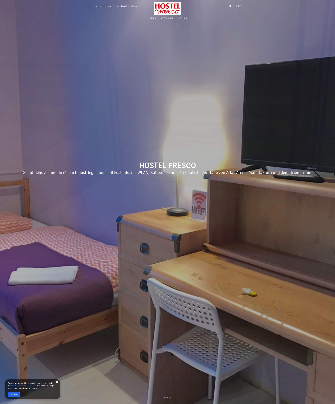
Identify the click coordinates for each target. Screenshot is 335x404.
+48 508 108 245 (105, 6)
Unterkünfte (166, 18)
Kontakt (152, 18)
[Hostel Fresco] (167, 8)
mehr (166, 397)
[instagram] (229, 6)
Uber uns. (182, 18)
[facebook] (224, 6)
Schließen (14, 394)
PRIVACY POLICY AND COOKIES (22, 386)
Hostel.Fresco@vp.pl (128, 6)
